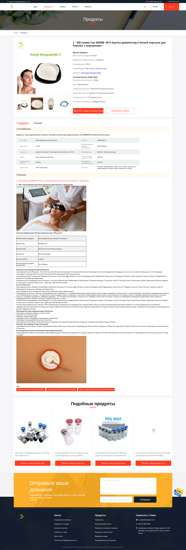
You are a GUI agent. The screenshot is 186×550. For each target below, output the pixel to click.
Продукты (48, 7)
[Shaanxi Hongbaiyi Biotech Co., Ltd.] (13, 6)
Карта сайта (58, 536)
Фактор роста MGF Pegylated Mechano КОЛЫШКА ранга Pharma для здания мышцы (151, 454)
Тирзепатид (99, 520)
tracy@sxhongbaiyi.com (155, 1)
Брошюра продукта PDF (91, 73)
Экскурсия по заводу (61, 524)
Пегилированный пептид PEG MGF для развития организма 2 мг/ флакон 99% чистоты (71, 454)
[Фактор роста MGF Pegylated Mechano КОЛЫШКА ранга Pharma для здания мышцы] (153, 431)
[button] (69, 104)
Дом (35, 7)
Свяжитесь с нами (60, 532)
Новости (88, 7)
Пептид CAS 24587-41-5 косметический (62, 389)
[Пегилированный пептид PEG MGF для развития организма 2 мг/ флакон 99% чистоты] (73, 431)
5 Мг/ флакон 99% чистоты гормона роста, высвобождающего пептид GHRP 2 (31, 454)
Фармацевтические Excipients (105, 540)
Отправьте (145, 499)
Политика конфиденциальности (65, 540)
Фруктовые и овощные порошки (106, 528)
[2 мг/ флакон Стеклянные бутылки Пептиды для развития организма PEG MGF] (113, 431)
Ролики (62, 7)
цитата (171, 7)
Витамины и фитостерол (103, 532)
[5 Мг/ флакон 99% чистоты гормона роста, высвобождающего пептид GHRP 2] (32, 431)
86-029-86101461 (173, 1)
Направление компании (62, 520)
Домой (16, 33)
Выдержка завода (101, 536)
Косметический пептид (103, 524)
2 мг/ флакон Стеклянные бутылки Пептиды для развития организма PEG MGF (112, 454)
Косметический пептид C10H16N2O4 (31, 389)
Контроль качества (60, 528)
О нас (74, 7)
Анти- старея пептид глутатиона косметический (96, 389)
